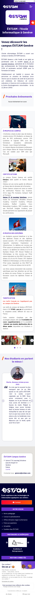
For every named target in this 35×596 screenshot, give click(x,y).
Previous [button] (7, 543)
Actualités (7, 526)
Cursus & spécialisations (12, 517)
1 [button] (15, 348)
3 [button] (20, 348)
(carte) (8, 469)
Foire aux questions (10, 523)
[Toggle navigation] (31, 7)
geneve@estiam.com (22, 473)
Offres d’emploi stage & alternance (15, 520)
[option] (17, 340)
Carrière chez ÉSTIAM (11, 529)
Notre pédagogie (9, 513)
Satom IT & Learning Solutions (15, 197)
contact (18, 502)
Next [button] (28, 543)
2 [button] (17, 348)
